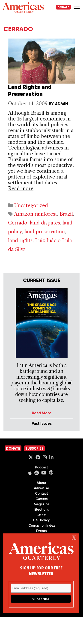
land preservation (44, 231)
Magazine (41, 504)
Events (41, 531)
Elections (41, 509)
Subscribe (34, 448)
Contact (41, 493)
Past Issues (42, 423)
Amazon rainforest (35, 214)
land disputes (45, 223)
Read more (20, 188)
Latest (41, 515)
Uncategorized (31, 205)
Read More (41, 413)
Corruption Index (41, 525)
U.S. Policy (41, 520)
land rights (20, 240)
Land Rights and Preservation (29, 90)
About (41, 483)
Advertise (41, 488)
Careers (42, 499)
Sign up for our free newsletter (41, 570)
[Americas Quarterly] (23, 7)
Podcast (41, 467)
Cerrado (17, 223)
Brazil (66, 214)
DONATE (63, 7)
